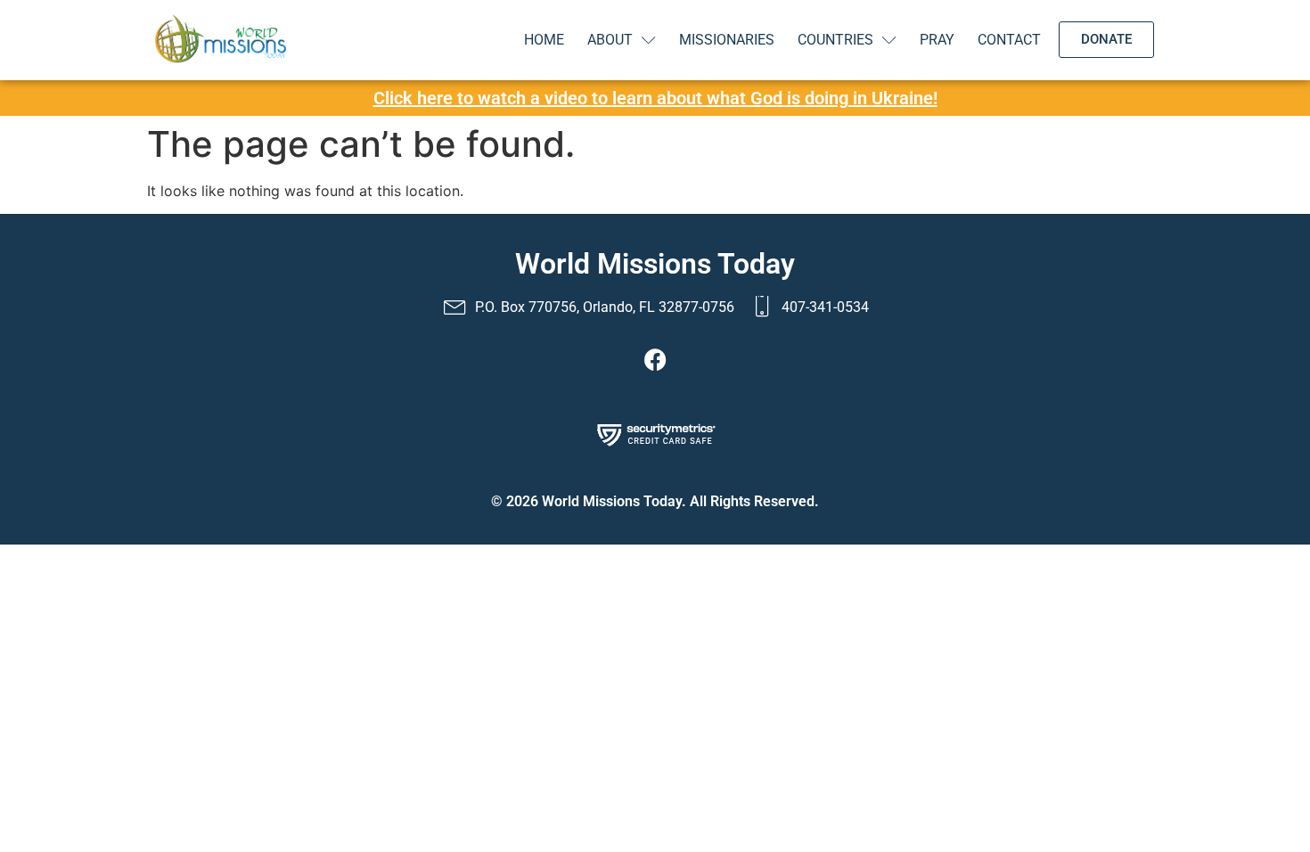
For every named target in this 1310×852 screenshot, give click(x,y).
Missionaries (726, 39)
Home (544, 39)
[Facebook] (655, 359)
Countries (835, 39)
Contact (1009, 39)
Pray (937, 39)
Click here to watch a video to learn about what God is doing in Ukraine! (655, 98)
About (610, 39)
